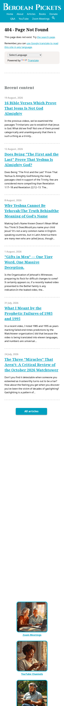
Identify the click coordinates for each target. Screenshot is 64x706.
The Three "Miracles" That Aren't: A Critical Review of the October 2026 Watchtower (31, 364)
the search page (46, 37)
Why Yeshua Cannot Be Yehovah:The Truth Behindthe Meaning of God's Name (31, 210)
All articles (31, 411)
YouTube (24, 18)
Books (42, 14)
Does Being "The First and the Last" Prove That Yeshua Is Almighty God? (31, 159)
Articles (31, 14)
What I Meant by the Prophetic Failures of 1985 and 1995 (28, 313)
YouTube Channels (32, 674)
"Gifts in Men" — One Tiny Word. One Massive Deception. (28, 262)
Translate (33, 60)
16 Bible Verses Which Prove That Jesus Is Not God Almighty (30, 108)
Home (10, 14)
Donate (53, 14)
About (20, 14)
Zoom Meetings (41, 18)
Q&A (12, 18)
